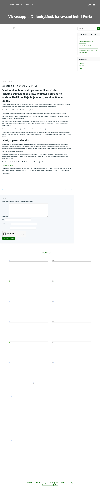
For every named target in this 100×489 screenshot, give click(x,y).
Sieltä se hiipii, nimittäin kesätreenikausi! (88, 48)
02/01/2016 (9, 81)
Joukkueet (19, 4)
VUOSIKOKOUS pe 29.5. (85, 45)
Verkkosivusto (5, 228)
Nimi (3, 220)
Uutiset (27, 4)
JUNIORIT (81, 66)
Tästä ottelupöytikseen (7, 165)
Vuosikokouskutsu (83, 38)
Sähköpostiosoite (6, 224)
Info (32, 4)
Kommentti (5, 216)
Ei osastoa (81, 63)
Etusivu (12, 4)
